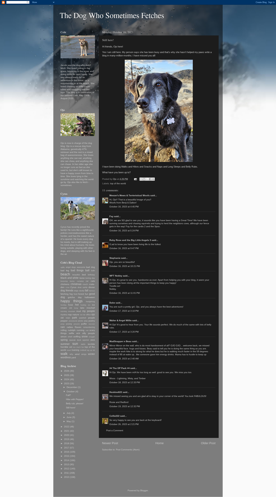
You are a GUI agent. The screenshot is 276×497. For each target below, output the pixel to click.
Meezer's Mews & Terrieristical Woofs (129, 195)
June (69, 417)
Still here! (70, 407)
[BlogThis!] (144, 179)
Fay (111, 216)
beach (65, 274)
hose (70, 305)
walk (64, 354)
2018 (66, 443)
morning (64, 311)
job (70, 308)
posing (69, 324)
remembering (89, 327)
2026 (66, 371)
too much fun (78, 347)
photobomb (73, 321)
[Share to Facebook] (150, 179)
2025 (66, 375)
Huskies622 (115, 392)
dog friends (67, 290)
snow (85, 336)
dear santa (83, 287)
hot (77, 304)
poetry (91, 321)
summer (65, 343)
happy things (72, 301)
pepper (64, 321)
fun (86, 294)
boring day (90, 278)
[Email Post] (135, 179)
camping (80, 281)
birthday (91, 275)
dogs (76, 291)
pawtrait (82, 318)
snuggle (92, 337)
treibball (83, 350)
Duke (112, 303)
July (69, 413)
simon (64, 336)
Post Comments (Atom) (128, 449)
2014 (66, 460)
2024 (66, 379)
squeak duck (75, 340)
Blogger (144, 490)
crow (67, 287)
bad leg (65, 270)
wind (77, 354)
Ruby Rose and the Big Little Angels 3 (130, 240)
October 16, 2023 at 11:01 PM (124, 293)
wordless (66, 357)
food (75, 294)
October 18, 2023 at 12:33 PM (124, 382)
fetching (65, 294)
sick (78, 333)
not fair (82, 315)
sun (75, 344)
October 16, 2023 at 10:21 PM (124, 266)
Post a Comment (114, 430)
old (62, 318)
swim (83, 344)
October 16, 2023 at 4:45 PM (124, 206)
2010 (66, 477)
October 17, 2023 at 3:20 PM (124, 332)
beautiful (76, 275)
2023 (66, 383)
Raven (78, 327)
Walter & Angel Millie (120, 320)
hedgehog (90, 301)
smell (70, 337)
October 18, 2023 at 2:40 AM (124, 358)
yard (73, 357)
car (87, 281)
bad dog (90, 267)
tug (88, 350)
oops (68, 318)
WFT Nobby (115, 276)
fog (71, 294)
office (88, 315)
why (71, 354)
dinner (91, 287)
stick (92, 340)
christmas (76, 284)
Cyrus (73, 287)
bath (93, 270)
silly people (88, 333)
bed (84, 274)
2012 (66, 468)
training (75, 350)
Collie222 (114, 416)
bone (82, 278)
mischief (91, 308)
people (91, 318)
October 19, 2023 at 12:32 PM (124, 406)
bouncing (64, 281)
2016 (66, 452)
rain (63, 327)
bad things (77, 270)
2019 (66, 439)
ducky (81, 291)
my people (88, 311)
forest (81, 294)
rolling (64, 330)
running (80, 330)
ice (89, 305)
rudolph (72, 330)
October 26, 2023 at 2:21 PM (124, 424)
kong (76, 308)
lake (82, 308)
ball (87, 270)
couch (85, 284)
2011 (66, 473)
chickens (65, 284)
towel (69, 350)
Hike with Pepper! (75, 399)
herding (63, 305)
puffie (84, 324)
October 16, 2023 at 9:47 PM (124, 248)
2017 (66, 448)
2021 (66, 431)
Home (159, 443)
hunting (83, 305)
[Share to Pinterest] (153, 179)
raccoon (91, 324)
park (74, 317)
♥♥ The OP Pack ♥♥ (119, 368)
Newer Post (110, 443)
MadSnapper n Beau (120, 341)
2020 (66, 435)
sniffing (76, 336)
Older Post (208, 443)
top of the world (118, 183)
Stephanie (114, 258)
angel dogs (71, 267)
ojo (93, 314)
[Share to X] (147, 179)
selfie (71, 333)
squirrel (85, 340)
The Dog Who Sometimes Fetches (112, 15)
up (91, 350)
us (94, 350)
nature (76, 314)
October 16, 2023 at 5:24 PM (124, 230)
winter (91, 354)
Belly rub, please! (74, 403)
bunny (72, 281)
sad (87, 330)
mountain (71, 311)
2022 (66, 426)
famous (92, 291)
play (86, 321)
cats (93, 281)
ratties (70, 327)
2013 (66, 464)
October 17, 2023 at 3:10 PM (124, 311)
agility (63, 267)
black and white (70, 277)
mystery (64, 315)
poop (62, 324)
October (71, 391)
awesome (81, 267)
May (69, 421)
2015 (66, 456)
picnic (80, 321)
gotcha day (74, 297)
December (72, 387)
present (77, 324)
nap (70, 314)
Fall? (68, 395)
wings (83, 354)
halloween (90, 297)
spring (64, 339)
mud (78, 311)
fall (86, 290)
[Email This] (141, 179)
